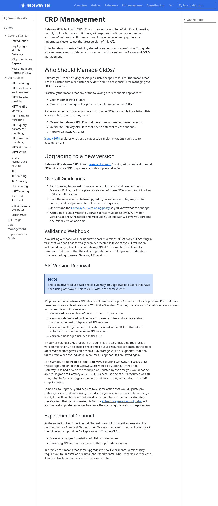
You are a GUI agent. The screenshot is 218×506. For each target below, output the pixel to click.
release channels (100, 164)
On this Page (195, 20)
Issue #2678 (52, 138)
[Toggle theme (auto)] (171, 5)
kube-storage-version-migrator (122, 401)
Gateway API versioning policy (90, 208)
